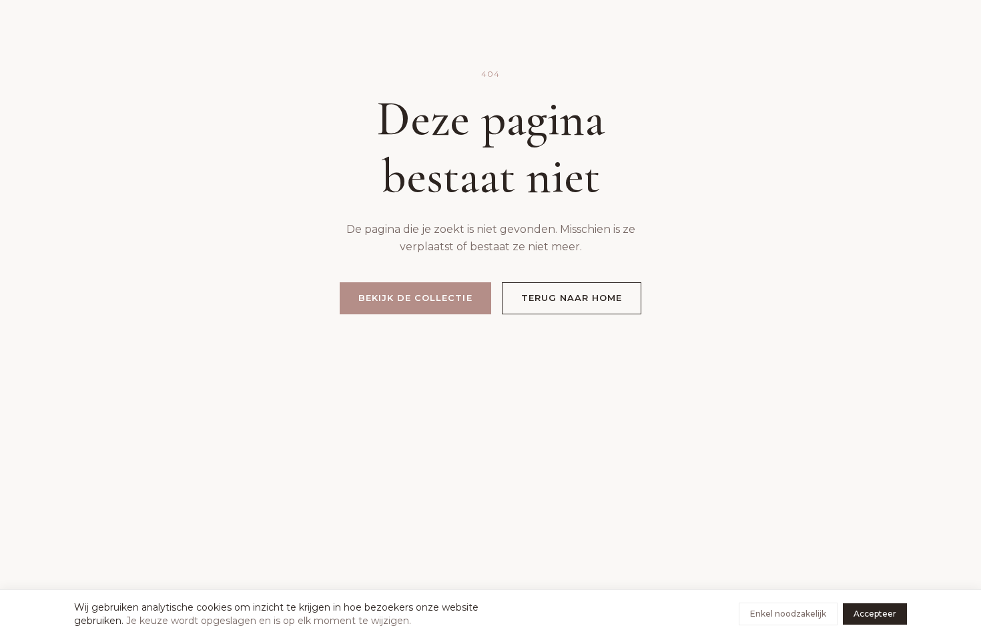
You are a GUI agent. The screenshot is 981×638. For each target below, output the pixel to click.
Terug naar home (572, 297)
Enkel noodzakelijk (788, 614)
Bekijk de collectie (415, 297)
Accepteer (875, 614)
